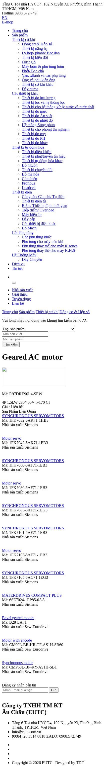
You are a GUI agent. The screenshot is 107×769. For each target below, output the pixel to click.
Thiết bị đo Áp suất (37, 116)
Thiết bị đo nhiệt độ (37, 120)
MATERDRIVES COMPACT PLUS (32, 595)
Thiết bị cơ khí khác (37, 84)
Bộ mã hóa (30, 174)
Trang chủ (20, 30)
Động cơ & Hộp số (37, 44)
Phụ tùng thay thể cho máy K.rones (49, 246)
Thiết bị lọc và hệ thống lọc (43, 102)
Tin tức (17, 268)
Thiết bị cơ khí (23, 39)
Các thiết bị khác (25, 93)
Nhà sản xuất (22, 290)
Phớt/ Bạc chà (33, 71)
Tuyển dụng (21, 299)
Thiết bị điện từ (34, 201)
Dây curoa (30, 89)
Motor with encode (17, 640)
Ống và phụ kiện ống (38, 80)
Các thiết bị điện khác (39, 223)
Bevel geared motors (18, 618)
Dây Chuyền (32, 259)
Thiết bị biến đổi (35, 57)
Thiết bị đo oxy (34, 134)
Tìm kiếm (11, 344)
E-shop (7, 22)
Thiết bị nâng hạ (35, 48)
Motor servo (11, 438)
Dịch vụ (18, 264)
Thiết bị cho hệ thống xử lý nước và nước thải (58, 107)
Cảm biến (29, 179)
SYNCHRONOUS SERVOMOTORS (33, 416)
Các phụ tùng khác (37, 237)
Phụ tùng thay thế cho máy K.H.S (48, 250)
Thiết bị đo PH (33, 138)
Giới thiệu (20, 294)
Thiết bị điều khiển (37, 152)
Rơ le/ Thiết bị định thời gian (44, 205)
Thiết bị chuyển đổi (37, 170)
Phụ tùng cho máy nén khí (42, 241)
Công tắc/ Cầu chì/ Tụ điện (43, 196)
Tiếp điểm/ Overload (38, 210)
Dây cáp (28, 219)
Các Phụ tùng (22, 232)
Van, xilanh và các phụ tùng (44, 75)
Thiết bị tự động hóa (28, 147)
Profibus (28, 183)
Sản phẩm (20, 35)
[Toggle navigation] (14, 283)
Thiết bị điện (22, 192)
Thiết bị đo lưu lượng (38, 98)
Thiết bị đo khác (35, 143)
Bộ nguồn (30, 165)
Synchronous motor (17, 663)
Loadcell (29, 188)
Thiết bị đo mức (34, 111)
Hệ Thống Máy (24, 255)
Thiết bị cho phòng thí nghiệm (45, 129)
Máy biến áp (32, 214)
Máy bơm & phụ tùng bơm (43, 66)
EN (4, 17)
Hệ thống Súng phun (38, 125)
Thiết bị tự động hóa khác (42, 161)
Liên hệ (18, 303)
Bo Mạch (29, 228)
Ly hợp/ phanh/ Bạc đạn (41, 53)
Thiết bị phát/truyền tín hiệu (43, 156)
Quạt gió (29, 62)
